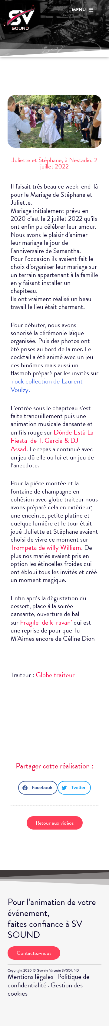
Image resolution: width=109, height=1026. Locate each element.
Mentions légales (30, 976)
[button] (38, 788)
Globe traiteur (55, 675)
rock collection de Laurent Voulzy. (47, 385)
